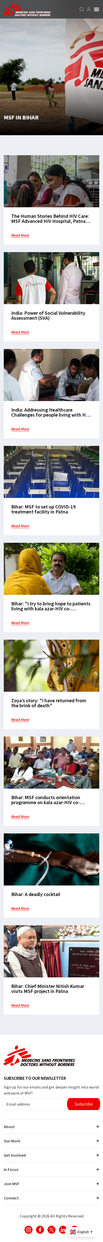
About (9, 1126)
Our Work (12, 1140)
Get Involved (15, 1155)
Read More (20, 235)
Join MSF (11, 1183)
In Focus (11, 1169)
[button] (96, 9)
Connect (11, 1197)
